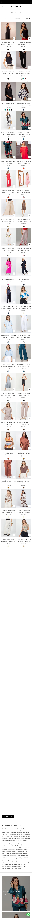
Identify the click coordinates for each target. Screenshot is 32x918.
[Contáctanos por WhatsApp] (28, 914)
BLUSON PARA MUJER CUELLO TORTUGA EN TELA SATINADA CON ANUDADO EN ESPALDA (23, 453)
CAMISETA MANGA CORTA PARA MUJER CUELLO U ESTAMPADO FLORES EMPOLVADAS (24, 540)
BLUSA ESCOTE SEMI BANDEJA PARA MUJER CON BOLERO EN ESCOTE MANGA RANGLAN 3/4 (8, 365)
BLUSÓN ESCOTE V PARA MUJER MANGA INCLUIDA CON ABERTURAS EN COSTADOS (23, 191)
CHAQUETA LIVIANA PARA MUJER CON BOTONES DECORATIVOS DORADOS (24, 279)
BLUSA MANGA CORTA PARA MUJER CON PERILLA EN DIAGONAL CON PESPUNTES (8, 424)
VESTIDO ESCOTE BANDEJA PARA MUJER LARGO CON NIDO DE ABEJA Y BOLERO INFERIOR (24, 162)
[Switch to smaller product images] (29, 18)
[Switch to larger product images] (27, 18)
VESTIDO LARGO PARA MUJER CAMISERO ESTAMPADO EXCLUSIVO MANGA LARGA (8, 716)
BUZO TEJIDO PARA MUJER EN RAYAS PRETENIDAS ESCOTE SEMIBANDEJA (23, 104)
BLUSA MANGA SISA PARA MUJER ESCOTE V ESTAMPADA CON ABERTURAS (8, 453)
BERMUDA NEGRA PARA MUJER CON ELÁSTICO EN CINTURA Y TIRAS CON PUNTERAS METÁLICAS (23, 777)
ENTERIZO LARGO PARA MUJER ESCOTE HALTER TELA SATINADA (8, 395)
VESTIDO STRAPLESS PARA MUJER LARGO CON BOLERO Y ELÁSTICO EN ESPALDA (8, 687)
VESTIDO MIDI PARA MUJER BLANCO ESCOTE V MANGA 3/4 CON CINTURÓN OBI (23, 806)
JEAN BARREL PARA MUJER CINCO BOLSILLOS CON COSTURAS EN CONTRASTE (8, 745)
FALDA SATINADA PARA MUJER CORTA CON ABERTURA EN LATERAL (24, 395)
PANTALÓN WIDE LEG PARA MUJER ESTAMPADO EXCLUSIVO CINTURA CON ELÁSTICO (8, 162)
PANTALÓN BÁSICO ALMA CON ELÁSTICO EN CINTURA (23, 73)
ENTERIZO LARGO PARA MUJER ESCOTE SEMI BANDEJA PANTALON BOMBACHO (8, 250)
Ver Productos (6, 895)
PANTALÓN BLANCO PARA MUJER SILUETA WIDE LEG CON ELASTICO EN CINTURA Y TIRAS (23, 336)
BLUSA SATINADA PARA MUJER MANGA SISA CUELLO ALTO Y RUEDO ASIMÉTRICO (8, 307)
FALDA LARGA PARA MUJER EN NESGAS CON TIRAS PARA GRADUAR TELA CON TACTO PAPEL (8, 221)
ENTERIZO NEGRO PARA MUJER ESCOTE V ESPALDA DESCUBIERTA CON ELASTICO (8, 44)
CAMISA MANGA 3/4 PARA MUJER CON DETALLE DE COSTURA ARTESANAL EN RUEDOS (8, 658)
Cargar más (8, 816)
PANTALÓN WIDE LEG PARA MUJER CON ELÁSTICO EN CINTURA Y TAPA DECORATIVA (23, 250)
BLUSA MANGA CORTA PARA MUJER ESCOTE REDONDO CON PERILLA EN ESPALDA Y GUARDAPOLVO (8, 336)
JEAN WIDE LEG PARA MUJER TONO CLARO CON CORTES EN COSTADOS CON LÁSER (23, 745)
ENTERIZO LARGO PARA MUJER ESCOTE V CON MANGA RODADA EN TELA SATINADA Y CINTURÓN (8, 191)
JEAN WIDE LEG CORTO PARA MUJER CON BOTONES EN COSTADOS (8, 569)
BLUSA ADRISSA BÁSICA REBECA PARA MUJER (8, 598)
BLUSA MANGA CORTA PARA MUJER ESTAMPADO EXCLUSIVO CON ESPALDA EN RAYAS (8, 777)
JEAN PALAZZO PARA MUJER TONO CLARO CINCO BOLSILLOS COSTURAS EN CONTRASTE (24, 569)
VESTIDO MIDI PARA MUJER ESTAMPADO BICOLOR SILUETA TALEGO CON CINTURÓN (8, 133)
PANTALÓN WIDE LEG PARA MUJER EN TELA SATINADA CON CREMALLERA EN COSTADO (8, 482)
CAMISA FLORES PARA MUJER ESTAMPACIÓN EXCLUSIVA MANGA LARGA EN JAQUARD (24, 133)
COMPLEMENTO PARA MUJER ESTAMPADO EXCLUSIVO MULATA (23, 687)
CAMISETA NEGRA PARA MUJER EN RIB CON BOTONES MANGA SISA (8, 73)
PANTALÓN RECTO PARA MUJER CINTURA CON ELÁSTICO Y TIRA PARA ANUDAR (23, 424)
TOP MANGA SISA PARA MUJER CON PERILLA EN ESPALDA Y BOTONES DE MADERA (23, 629)
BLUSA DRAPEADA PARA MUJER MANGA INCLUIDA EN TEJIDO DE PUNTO (23, 482)
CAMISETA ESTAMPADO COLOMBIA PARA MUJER (23, 658)
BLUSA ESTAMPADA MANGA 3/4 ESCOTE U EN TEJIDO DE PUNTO (23, 307)
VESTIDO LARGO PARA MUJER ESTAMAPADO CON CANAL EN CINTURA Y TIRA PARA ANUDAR (24, 598)
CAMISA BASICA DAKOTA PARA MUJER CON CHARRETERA (8, 104)
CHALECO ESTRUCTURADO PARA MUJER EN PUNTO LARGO (24, 44)
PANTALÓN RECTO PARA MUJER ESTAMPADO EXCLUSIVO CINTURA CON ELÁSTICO (24, 716)
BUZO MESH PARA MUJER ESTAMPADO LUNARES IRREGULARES (8, 511)
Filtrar (6, 18)
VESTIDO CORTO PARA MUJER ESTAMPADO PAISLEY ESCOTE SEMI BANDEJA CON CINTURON (8, 629)
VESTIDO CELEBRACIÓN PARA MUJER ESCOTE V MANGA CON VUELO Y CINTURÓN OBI (8, 279)
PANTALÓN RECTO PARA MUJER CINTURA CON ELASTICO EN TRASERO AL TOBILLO (24, 365)
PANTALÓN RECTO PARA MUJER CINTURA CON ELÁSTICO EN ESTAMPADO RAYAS (8, 806)
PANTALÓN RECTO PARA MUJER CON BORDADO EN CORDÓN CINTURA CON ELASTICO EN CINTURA (8, 540)
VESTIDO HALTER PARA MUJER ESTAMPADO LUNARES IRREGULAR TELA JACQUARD (24, 511)
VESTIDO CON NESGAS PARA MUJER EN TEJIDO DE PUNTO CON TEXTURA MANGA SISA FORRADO (24, 221)
